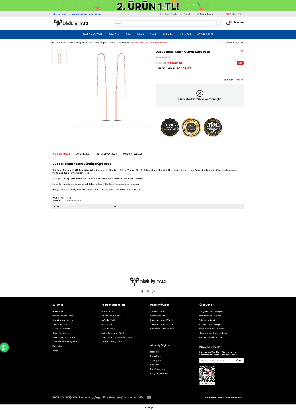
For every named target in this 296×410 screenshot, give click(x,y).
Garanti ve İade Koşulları (64, 341)
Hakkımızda (58, 311)
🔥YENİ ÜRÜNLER (205, 34)
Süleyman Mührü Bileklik (162, 328)
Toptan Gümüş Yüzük (111, 341)
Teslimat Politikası (61, 324)
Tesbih (153, 34)
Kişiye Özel (114, 34)
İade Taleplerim (158, 369)
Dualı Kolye (106, 324)
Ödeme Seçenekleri (106, 153)
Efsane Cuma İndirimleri (211, 337)
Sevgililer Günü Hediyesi (211, 311)
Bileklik (140, 34)
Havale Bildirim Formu (63, 315)
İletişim (55, 350)
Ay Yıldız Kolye (108, 328)
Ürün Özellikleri (61, 153)
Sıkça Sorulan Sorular (63, 320)
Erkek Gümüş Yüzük (92, 34)
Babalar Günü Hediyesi (210, 324)
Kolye (128, 34)
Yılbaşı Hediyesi (207, 320)
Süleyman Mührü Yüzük (161, 320)
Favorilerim (189, 14)
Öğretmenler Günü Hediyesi (213, 333)
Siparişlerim (156, 360)
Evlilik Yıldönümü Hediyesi (211, 328)
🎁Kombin (168, 34)
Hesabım (154, 351)
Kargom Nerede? (159, 373)
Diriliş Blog (57, 345)
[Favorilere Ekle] (242, 51)
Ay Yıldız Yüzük (108, 320)
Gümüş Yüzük (108, 311)
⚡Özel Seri (185, 34)
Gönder (239, 360)
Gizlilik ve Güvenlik (61, 328)
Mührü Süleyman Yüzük (112, 333)
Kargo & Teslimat (132, 153)
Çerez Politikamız (61, 333)
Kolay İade (155, 356)
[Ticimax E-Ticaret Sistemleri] (148, 407)
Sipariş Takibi (171, 14)
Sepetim (154, 364)
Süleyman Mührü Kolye (161, 324)
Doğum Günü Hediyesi (210, 315)
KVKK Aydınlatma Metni (63, 337)
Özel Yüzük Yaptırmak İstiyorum (116, 337)
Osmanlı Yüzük (157, 315)
